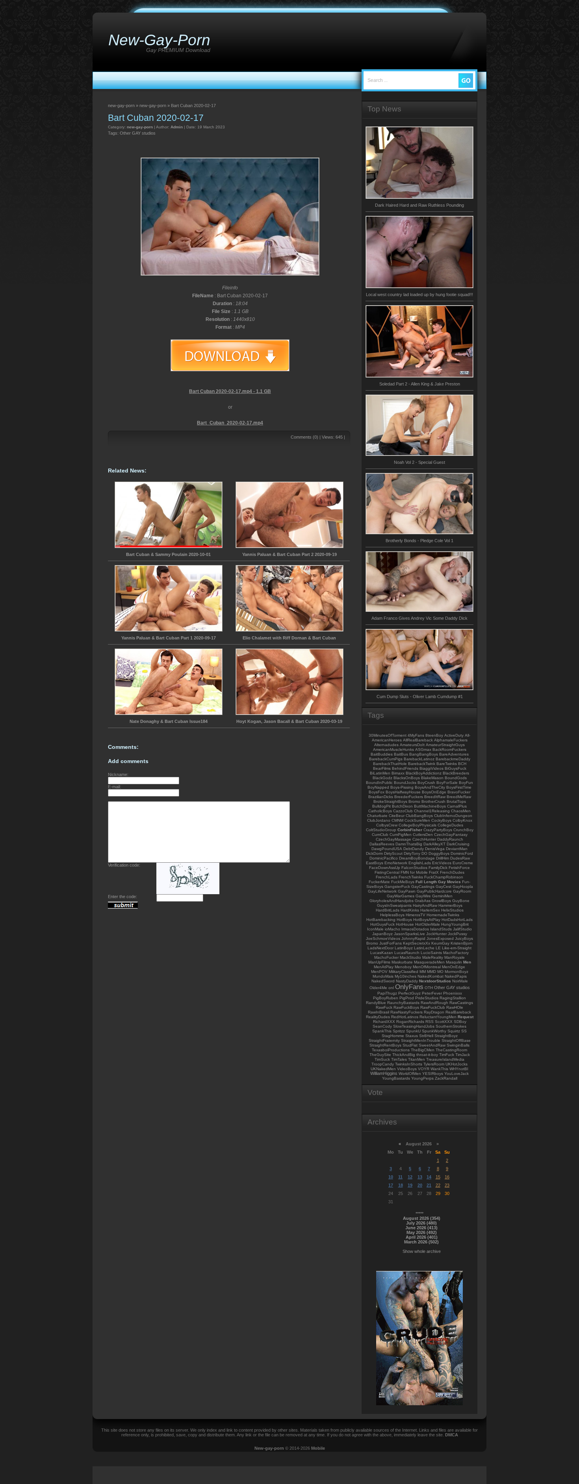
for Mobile (419, 872)
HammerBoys (450, 905)
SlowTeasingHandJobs (413, 1026)
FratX (434, 872)
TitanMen (416, 1059)
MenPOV (379, 971)
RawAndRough (434, 1002)
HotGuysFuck (382, 924)
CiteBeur (397, 815)
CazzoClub (403, 811)
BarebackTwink (421, 763)
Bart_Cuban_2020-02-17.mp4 (230, 423)
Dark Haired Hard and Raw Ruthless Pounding (419, 205)
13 (420, 1177)
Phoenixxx (452, 993)
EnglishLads (419, 863)
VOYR (423, 1069)
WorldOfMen (410, 1073)
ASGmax (423, 749)
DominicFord (462, 853)
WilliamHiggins (383, 1073)
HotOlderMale (427, 924)
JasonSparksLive (409, 934)
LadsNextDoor (380, 948)
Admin (177, 127)
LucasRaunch (406, 952)
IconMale (375, 929)
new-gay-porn (140, 127)
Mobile (318, 1448)
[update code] (187, 892)
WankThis (439, 1069)
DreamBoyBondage (417, 858)
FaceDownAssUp (384, 867)
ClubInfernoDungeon (453, 815)
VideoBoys (407, 1069)
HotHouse (405, 924)
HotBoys (404, 919)
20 (420, 1185)
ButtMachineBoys (430, 806)
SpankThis (382, 1031)
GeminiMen (442, 896)
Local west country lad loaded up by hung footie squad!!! (419, 294)
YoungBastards (396, 1078)
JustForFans (390, 943)
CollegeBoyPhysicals (417, 825)
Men (467, 962)
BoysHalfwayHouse (403, 792)
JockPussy (457, 934)
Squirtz (453, 1031)
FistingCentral (387, 872)
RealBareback (458, 1012)
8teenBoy (434, 735)
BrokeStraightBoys (390, 801)
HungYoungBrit (455, 924)
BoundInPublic (379, 782)
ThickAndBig (403, 1054)
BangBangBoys (423, 754)
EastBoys (374, 863)
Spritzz (399, 1031)
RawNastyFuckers (406, 1012)
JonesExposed (440, 938)
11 (400, 1177)
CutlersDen (423, 834)
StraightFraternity (384, 1040)
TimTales (399, 1059)
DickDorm (374, 853)
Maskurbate (402, 962)
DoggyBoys (439, 853)
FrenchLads (386, 877)
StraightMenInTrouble (420, 1040)
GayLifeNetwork (382, 891)
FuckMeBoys (402, 882)
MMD (431, 971)
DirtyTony (412, 853)
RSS (429, 1021)
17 (390, 1185)
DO (424, 853)
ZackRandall (446, 1078)
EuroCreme (463, 863)
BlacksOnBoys (406, 778)
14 (429, 1177)
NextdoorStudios (435, 981)
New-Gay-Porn (159, 39)
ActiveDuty (454, 735)
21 (429, 1185)
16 (447, 1177)
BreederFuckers (408, 797)
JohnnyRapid (413, 938)
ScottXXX (444, 1021)
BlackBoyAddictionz (424, 773)
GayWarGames (400, 896)
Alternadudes (386, 745)
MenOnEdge (453, 967)
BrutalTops (456, 801)
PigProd (406, 998)
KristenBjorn (462, 943)
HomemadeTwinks (443, 915)
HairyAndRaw (425, 905)
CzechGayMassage (393, 839)
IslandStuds (441, 929)
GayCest (443, 886)
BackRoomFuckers (449, 749)
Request (465, 1017)
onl (391, 988)
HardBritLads (387, 910)
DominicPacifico (383, 858)
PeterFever (432, 993)
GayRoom (462, 891)
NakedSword (383, 981)
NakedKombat (431, 976)
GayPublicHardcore (434, 891)
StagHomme (393, 1036)
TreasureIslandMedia (445, 1059)
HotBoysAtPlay (426, 919)
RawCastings (461, 1002)
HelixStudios (452, 910)
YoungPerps (422, 1078)
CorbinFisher (409, 830)
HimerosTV (415, 915)
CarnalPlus (457, 806)
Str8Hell (426, 1036)
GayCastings (422, 886)
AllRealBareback (418, 740)
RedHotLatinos (404, 1017)
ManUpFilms (379, 962)
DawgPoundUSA (386, 849)
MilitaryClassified (403, 971)
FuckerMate (379, 882)
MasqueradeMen (429, 962)
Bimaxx (398, 773)
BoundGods (456, 778)
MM (422, 971)
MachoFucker (386, 957)
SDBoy (460, 1021)
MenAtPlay (383, 967)
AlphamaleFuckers (451, 740)
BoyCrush (426, 782)
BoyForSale (447, 782)
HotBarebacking (380, 919)
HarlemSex (430, 910)
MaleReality (432, 957)
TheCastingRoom (451, 1050)
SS (464, 1031)
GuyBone (461, 901)
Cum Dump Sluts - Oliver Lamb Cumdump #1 (420, 696)
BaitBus (401, 754)
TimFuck (446, 1054)
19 (410, 1185)
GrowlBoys (441, 901)
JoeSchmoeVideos (383, 938)
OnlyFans (409, 986)
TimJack (462, 1054)
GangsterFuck (397, 886)
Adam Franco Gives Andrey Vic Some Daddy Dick (419, 618)
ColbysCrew (386, 825)
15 (438, 1177)
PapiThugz (387, 993)
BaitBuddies (382, 754)
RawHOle (454, 1007)
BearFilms (382, 768)
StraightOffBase (456, 1040)
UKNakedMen (383, 1069)
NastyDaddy (407, 981)
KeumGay (440, 943)
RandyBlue (376, 1002)
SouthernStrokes (451, 1026)
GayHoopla (463, 886)
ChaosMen (461, 811)
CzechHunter (424, 839)
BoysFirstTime (458, 787)
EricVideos (441, 863)
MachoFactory (456, 952)
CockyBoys (441, 820)
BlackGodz (382, 778)
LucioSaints (431, 952)
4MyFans (416, 735)
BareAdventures (454, 754)
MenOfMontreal (427, 967)
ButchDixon (402, 806)
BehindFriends (405, 768)
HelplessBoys (392, 915)
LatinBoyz (404, 948)
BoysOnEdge (434, 792)
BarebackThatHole (390, 763)
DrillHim (442, 858)
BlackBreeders (456, 773)
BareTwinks (446, 763)
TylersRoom (433, 1064)
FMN (405, 872)
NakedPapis (456, 976)
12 (410, 1177)
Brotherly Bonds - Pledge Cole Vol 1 (419, 540)
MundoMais (383, 976)
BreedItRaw (434, 797)
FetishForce (459, 867)
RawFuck (384, 1007)
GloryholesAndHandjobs (391, 901)
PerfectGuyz (409, 993)
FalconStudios (414, 867)
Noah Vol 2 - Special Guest (419, 462)
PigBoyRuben (385, 998)
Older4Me (378, 988)
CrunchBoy (463, 830)
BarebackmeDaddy (453, 759)
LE (438, 948)
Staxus (411, 1036)
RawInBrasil (378, 1012)
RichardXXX (384, 1021)
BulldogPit (381, 806)
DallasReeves (381, 844)
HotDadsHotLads (457, 919)
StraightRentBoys (385, 1045)
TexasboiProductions (391, 1050)
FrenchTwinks (411, 877)
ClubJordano (378, 820)
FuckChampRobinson (443, 877)
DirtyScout (393, 853)
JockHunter (436, 934)
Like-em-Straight (456, 948)
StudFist (410, 1045)
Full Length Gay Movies (438, 882)
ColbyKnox (462, 820)
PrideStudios (426, 998)
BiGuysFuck (455, 768)
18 (400, 1185)
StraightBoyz (446, 1036)
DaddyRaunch (450, 839)
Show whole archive (422, 1251)
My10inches (405, 976)
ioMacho (392, 929)
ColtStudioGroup (381, 830)
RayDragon (434, 1012)
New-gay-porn (269, 1448)
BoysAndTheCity (430, 787)
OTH (429, 988)
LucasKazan (381, 952)
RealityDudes (378, 1017)
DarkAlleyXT (434, 844)
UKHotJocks (456, 1064)
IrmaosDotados (415, 929)
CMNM (397, 820)
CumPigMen (401, 834)
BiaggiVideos (431, 768)
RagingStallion (453, 998)
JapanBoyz (382, 934)
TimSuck (382, 1059)
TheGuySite (380, 1054)
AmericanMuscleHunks (393, 749)
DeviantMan (457, 849)
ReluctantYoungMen (438, 1017)
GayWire (423, 896)
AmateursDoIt (412, 745)
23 (447, 1185)
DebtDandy (413, 849)
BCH (462, 763)
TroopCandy (382, 1064)
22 (438, 1185)
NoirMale (460, 981)
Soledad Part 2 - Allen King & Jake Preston (419, 384)
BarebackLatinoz (419, 759)
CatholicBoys (380, 811)
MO (440, 971)
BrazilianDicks (380, 797)
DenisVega (435, 849)
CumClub (380, 834)
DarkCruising (458, 844)
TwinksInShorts (408, 1064)
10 (390, 1177)
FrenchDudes (452, 872)
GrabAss (423, 901)
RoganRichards (410, 1021)
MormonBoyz (456, 971)
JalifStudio (462, 929)
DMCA (451, 1434)
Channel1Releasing (432, 811)
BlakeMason (432, 778)
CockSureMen (417, 820)
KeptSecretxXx (416, 943)
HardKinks (410, 910)
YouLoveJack (456, 1073)
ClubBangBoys (419, 815)
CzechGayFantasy (451, 834)
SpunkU (413, 1031)
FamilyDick (438, 867)
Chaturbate (377, 815)
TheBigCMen (422, 1050)
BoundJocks (405, 782)
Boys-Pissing (402, 787)
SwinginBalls (458, 1045)
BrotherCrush (433, 801)
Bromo (414, 801)
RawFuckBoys (406, 1007)
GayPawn (407, 891)
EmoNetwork (395, 863)
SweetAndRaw (432, 1045)
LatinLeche (424, 948)
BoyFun (466, 782)
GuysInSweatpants (394, 905)
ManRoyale (454, 957)
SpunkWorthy (434, 1031)
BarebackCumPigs (386, 759)
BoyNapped (378, 787)
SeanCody (382, 1026)
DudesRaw (460, 858)
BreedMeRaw (459, 797)
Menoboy (403, 967)
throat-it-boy (427, 1054)
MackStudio (410, 957)
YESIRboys (432, 1073)
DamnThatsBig (408, 844)
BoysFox (376, 792)
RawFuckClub (432, 1007)
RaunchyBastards (403, 1002)
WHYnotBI (458, 1069)
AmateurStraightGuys (445, 745)
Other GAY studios (138, 133)
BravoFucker (458, 792)
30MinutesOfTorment (387, 735)
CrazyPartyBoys (437, 830)
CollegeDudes (450, 825)
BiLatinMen (380, 773)
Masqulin (454, 962)
